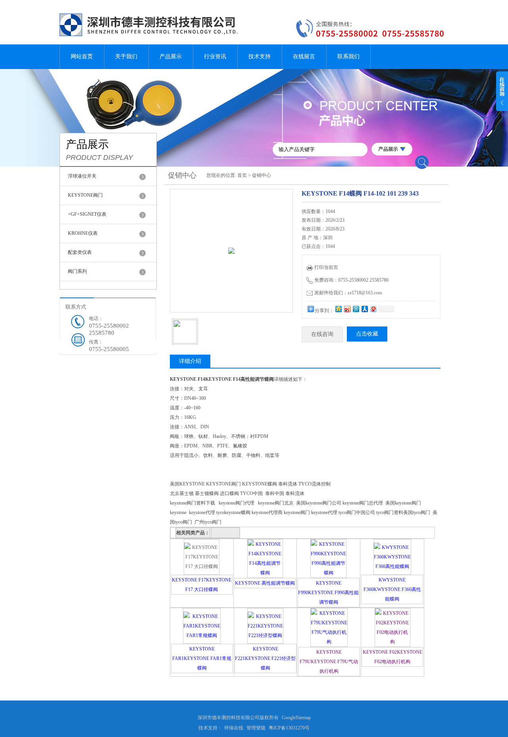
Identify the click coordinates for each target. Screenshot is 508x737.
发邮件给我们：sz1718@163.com (348, 293)
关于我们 (126, 56)
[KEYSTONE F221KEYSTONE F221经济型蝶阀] (265, 635)
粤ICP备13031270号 (289, 728)
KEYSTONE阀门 (85, 195)
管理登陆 (256, 728)
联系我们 (348, 56)
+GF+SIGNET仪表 (87, 214)
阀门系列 (77, 271)
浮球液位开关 (82, 176)
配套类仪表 (80, 252)
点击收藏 (367, 334)
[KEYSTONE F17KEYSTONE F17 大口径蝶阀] (201, 566)
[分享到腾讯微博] (355, 309)
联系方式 (75, 307)
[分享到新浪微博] (347, 309)
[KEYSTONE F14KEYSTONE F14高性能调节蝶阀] (265, 573)
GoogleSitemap (296, 717)
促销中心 (261, 175)
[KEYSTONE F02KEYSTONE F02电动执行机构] (392, 642)
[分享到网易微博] (373, 309)
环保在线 (233, 728)
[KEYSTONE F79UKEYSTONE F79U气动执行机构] (329, 642)
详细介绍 (190, 361)
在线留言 (304, 56)
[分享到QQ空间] (338, 309)
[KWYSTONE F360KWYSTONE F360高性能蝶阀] (392, 566)
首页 (242, 175)
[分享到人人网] (364, 309)
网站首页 (82, 56)
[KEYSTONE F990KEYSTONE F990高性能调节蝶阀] (328, 573)
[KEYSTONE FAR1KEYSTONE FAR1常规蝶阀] (201, 635)
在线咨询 (322, 334)
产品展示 (171, 56)
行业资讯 (215, 56)
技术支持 (259, 56)
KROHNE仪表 (83, 233)
